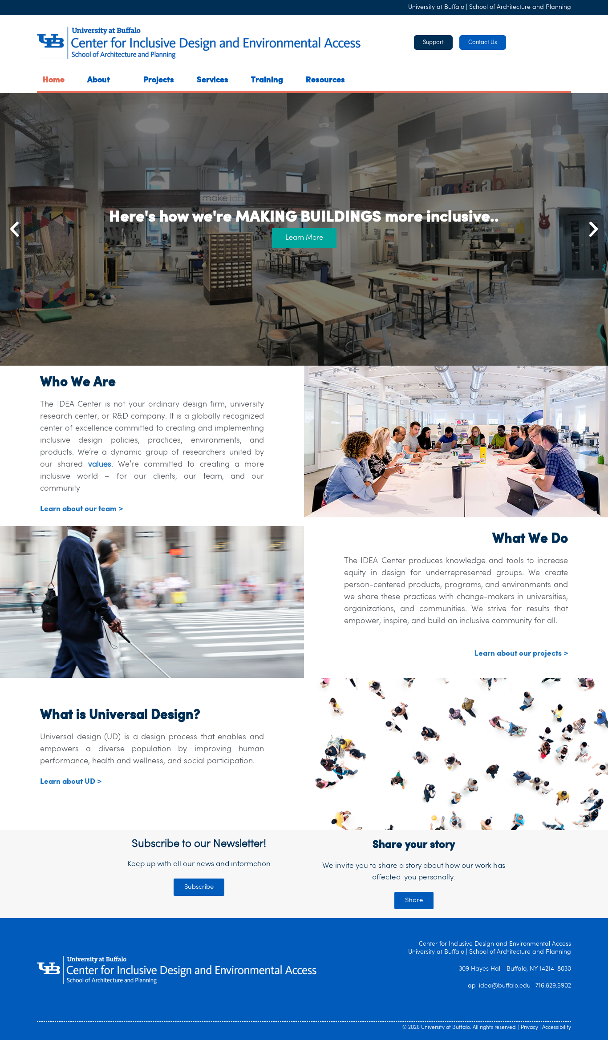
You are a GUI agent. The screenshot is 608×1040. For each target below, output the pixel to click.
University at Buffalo (436, 7)
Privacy (529, 1027)
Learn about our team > (81, 509)
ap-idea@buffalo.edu (499, 986)
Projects (158, 81)
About (98, 81)
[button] (14, 229)
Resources (325, 81)
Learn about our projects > (521, 653)
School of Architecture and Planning (520, 7)
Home (54, 81)
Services (212, 81)
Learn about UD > (70, 782)
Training (267, 81)
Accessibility (556, 1027)
